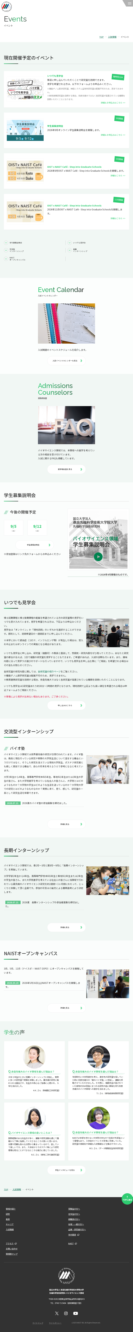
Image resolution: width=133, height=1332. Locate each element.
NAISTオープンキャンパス (17, 258)
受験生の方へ (74, 1208)
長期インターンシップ (80, 250)
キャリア (10, 1224)
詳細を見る (64, 824)
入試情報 (112, 36)
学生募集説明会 (16, 242)
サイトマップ (37, 1323)
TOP (101, 36)
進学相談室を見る (65, 469)
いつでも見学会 (79, 242)
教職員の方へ (74, 1219)
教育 (8, 1219)
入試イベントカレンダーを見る (65, 360)
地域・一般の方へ (76, 1224)
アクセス (9, 1243)
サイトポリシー (55, 1323)
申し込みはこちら (65, 705)
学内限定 (72, 1234)
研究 (8, 1214)
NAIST (71, 1243)
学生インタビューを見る (65, 1170)
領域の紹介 (11, 1208)
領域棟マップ (12, 1253)
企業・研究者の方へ (77, 1229)
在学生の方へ (74, 1214)
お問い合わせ (12, 1248)
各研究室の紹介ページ (49, 671)
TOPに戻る (127, 1198)
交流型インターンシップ (17, 250)
